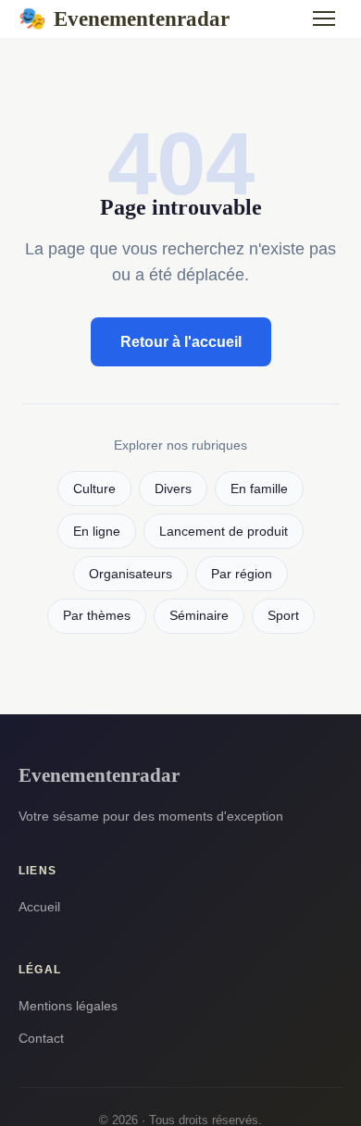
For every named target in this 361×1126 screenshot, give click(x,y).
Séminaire (199, 616)
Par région (241, 574)
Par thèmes (97, 616)
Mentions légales (68, 1005)
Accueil (39, 906)
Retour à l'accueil (181, 342)
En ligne (96, 531)
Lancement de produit (223, 531)
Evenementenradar (124, 18)
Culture (94, 489)
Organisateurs (130, 574)
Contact (41, 1038)
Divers (173, 489)
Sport (283, 616)
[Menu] (323, 18)
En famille (259, 489)
